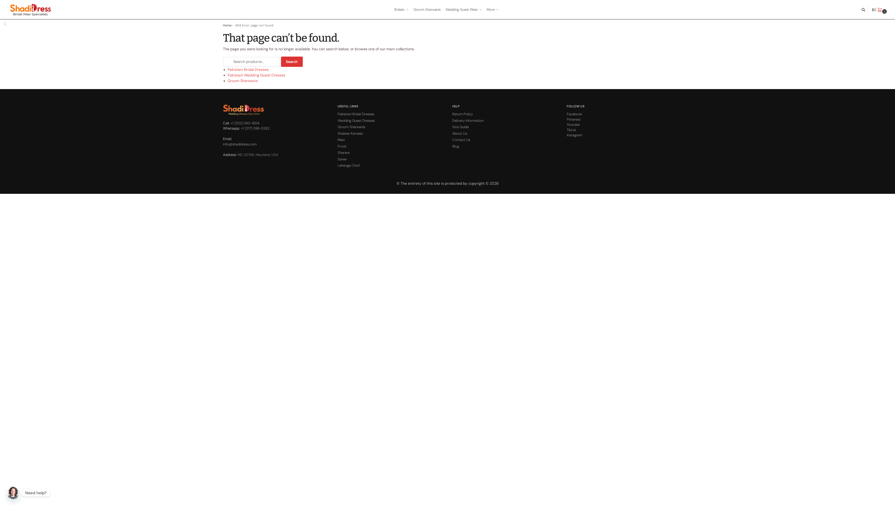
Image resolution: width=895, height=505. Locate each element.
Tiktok (571, 130)
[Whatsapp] (13, 493)
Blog (455, 146)
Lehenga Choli (349, 165)
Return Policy (462, 114)
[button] (880, 10)
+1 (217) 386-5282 (255, 128)
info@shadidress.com (240, 144)
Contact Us (461, 139)
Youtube (573, 124)
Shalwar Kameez (350, 133)
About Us (459, 133)
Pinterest (574, 119)
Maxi (341, 139)
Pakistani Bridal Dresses (248, 69)
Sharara (344, 152)
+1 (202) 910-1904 (244, 123)
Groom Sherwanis (243, 80)
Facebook (574, 114)
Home (227, 25)
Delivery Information (468, 120)
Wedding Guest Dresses (356, 120)
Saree (342, 159)
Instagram (574, 135)
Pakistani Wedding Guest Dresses (256, 75)
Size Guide (460, 127)
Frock (342, 146)
